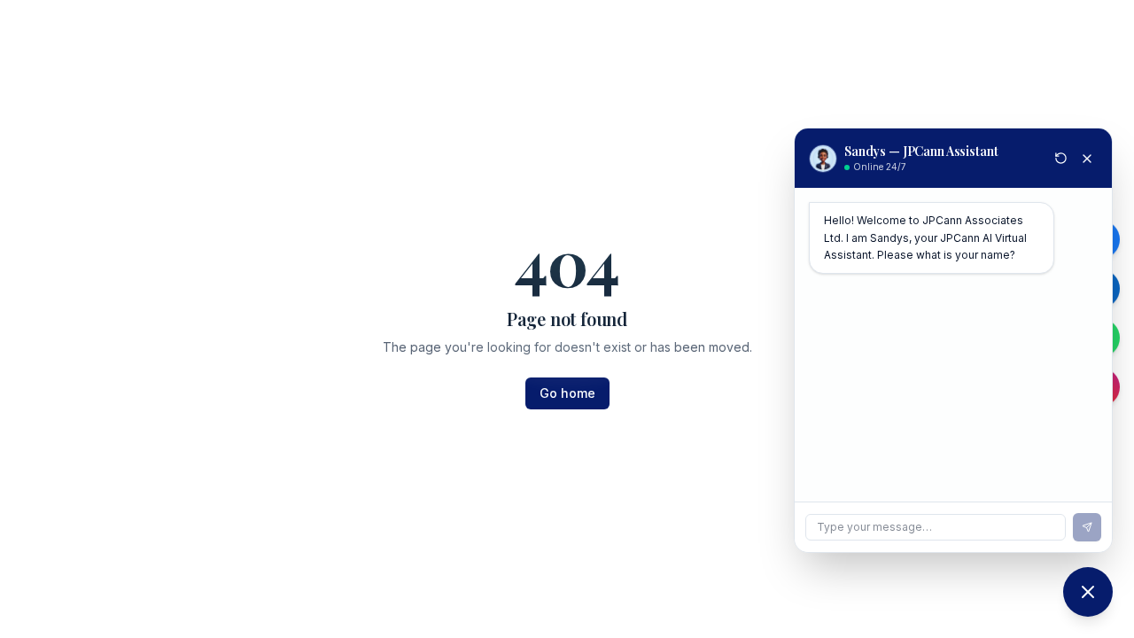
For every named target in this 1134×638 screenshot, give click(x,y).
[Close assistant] (1087, 158)
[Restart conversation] (1061, 158)
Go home (567, 393)
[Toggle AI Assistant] (1088, 592)
